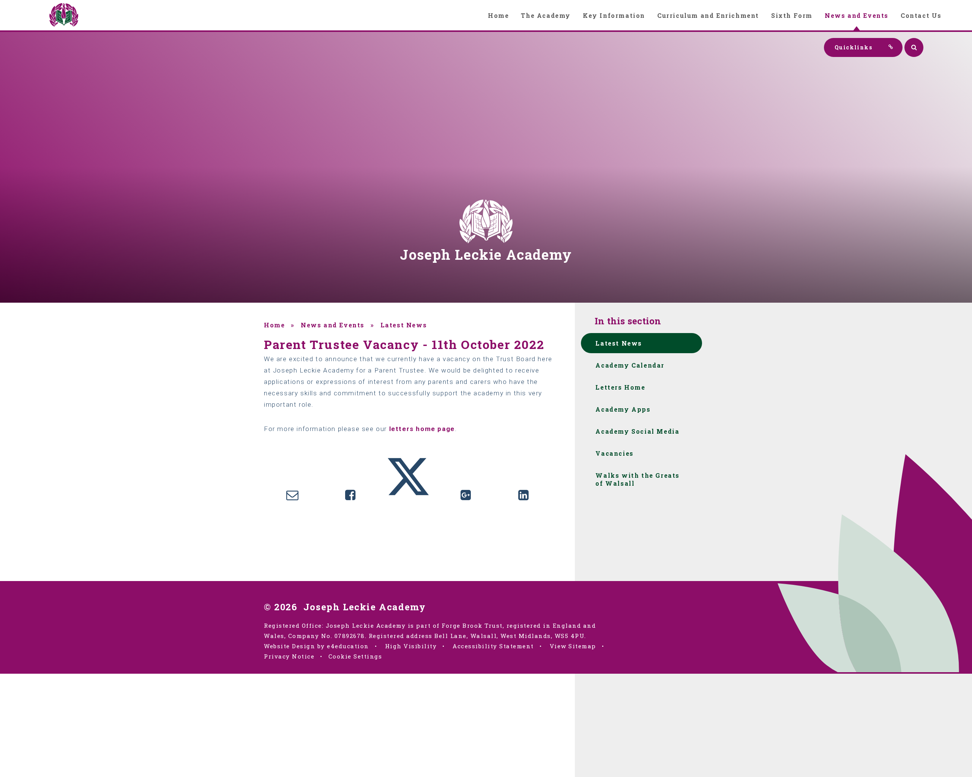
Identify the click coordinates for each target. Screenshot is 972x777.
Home (274, 325)
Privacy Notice (289, 656)
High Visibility (411, 646)
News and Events (332, 325)
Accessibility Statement (493, 646)
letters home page (422, 429)
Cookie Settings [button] (355, 656)
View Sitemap (573, 646)
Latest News (403, 325)
